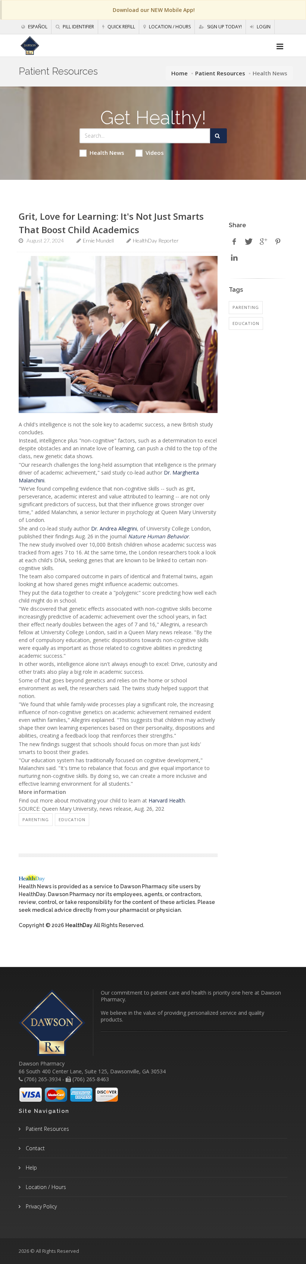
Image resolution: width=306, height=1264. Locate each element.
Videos (155, 152)
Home (179, 73)
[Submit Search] (218, 135)
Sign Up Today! (224, 27)
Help (30, 1167)
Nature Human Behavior (158, 536)
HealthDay (79, 925)
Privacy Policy (40, 1206)
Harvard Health (167, 800)
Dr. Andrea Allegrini (114, 528)
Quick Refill (120, 27)
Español (37, 27)
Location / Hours (169, 27)
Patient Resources (220, 73)
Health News (107, 152)
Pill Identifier (78, 27)
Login (263, 27)
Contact (34, 1148)
